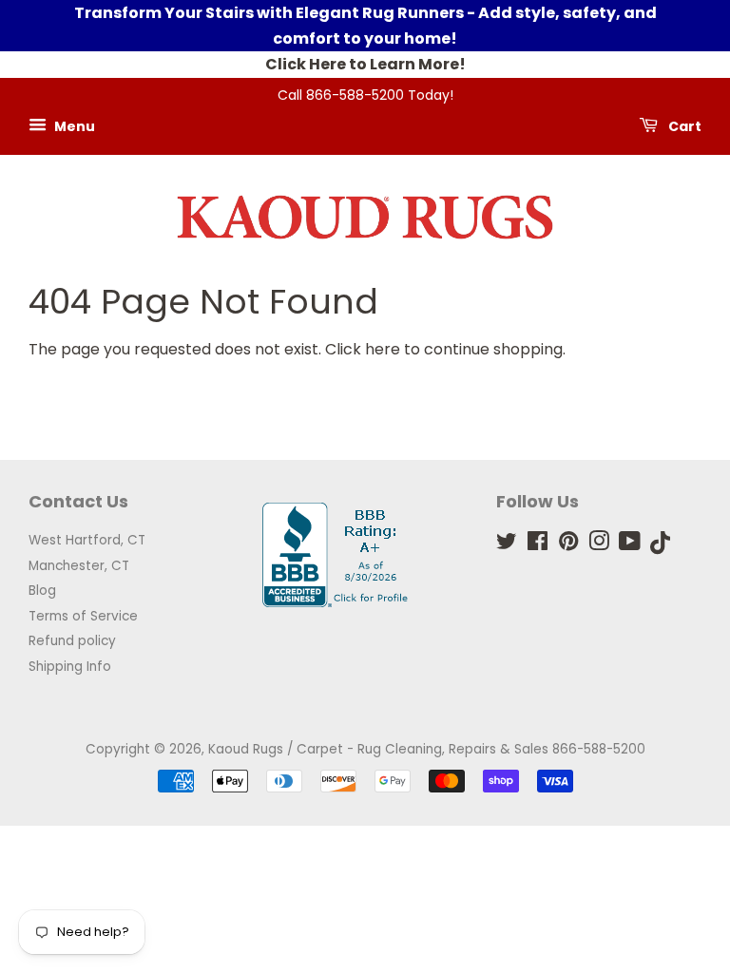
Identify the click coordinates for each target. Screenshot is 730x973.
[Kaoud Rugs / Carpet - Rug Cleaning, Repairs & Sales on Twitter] (506, 545)
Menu (73, 126)
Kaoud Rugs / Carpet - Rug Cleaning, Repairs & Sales (378, 749)
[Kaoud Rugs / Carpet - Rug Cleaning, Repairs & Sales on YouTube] (630, 545)
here (382, 349)
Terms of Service (83, 616)
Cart (683, 126)
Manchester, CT (79, 566)
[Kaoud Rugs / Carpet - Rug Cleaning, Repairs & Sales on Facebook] (537, 545)
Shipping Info (70, 667)
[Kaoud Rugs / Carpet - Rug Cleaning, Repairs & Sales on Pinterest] (568, 545)
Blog (42, 591)
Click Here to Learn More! (365, 64)
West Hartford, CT (87, 540)
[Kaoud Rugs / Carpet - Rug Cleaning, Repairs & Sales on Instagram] (598, 545)
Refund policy (72, 641)
